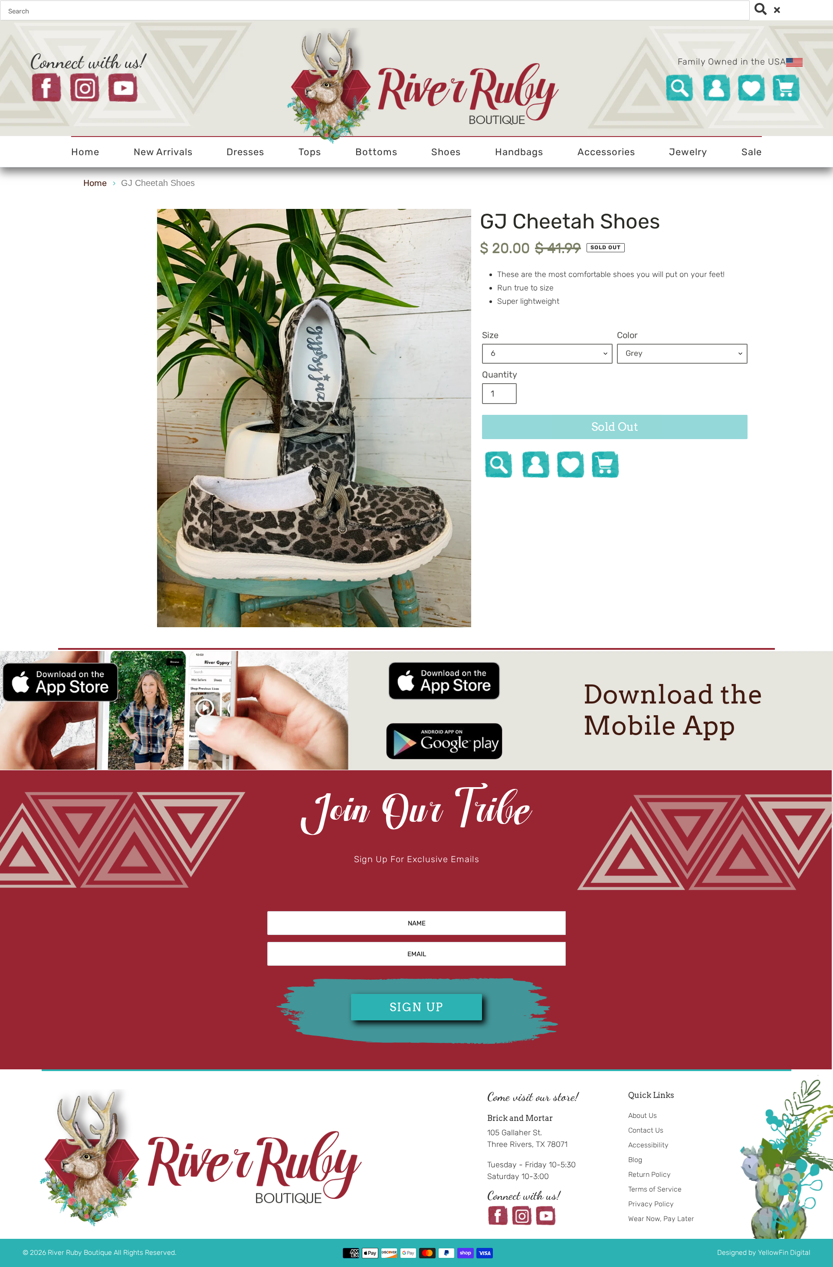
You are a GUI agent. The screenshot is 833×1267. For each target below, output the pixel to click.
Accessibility (648, 1145)
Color (627, 335)
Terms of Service (655, 1189)
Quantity (499, 374)
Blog (635, 1160)
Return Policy (649, 1174)
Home (95, 183)
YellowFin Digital (784, 1252)
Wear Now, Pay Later (661, 1219)
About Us (642, 1115)
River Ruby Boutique (81, 1252)
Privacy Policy (651, 1204)
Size (490, 335)
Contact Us (645, 1130)
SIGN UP (416, 1007)
